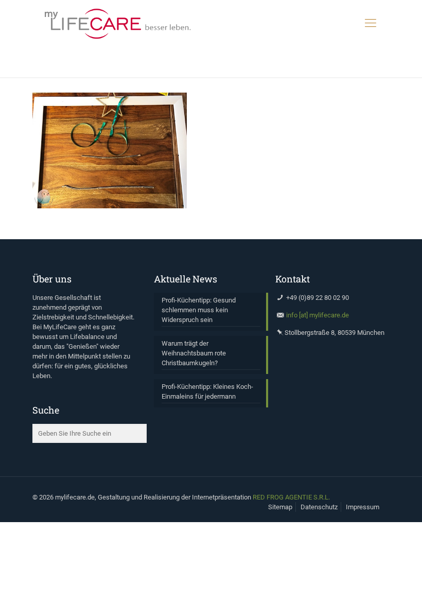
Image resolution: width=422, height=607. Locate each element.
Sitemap (280, 507)
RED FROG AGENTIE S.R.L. (291, 497)
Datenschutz (319, 507)
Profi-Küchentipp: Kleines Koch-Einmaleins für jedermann (207, 391)
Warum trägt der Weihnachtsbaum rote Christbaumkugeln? (194, 353)
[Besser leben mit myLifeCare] (117, 23)
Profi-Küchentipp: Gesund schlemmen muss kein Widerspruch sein (199, 310)
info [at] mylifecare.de (317, 315)
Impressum (362, 507)
